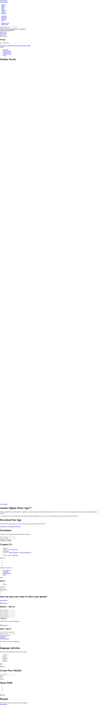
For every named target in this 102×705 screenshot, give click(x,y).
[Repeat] (2, 591)
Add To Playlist (7, 54)
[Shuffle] (0, 591)
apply (1, 663)
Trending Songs (4, 29)
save (4, 587)
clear (1, 587)
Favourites (5, 49)
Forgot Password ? (4, 638)
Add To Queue (7, 51)
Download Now (7, 52)
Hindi (4, 659)
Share (4, 55)
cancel (5, 600)
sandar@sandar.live (14, 552)
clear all (2, 600)
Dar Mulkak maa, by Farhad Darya (17, 29)
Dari (4, 656)
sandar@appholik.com (25, 552)
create (1, 676)
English (5, 658)
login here (16, 621)
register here (16, 641)
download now (7, 570)
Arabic (5, 654)
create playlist (3, 704)
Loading (9, 540)
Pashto (5, 661)
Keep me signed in (5, 635)
